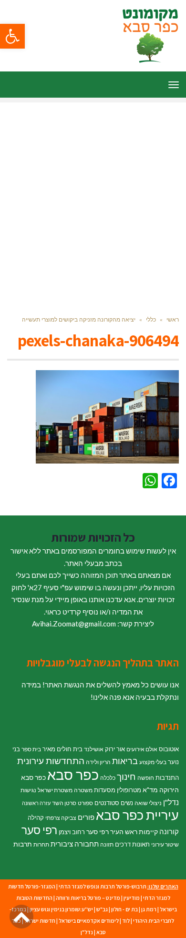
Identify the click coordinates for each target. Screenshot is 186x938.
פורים (86, 817)
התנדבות (167, 777)
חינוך (126, 776)
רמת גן (148, 909)
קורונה (169, 831)
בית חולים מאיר (62, 749)
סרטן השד (64, 803)
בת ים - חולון (124, 909)
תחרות (41, 844)
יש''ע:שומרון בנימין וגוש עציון (61, 909)
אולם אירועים (141, 749)
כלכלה (107, 777)
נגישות (28, 790)
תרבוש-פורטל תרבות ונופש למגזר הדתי (102, 886)
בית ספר (31, 749)
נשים (127, 803)
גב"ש (102, 909)
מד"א (150, 790)
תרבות (22, 844)
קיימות (148, 831)
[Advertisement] (93, 195)
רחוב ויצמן (72, 832)
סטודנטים (106, 803)
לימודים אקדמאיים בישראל (89, 920)
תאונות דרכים (132, 844)
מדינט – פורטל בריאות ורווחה (88, 897)
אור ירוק (115, 749)
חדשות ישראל (39, 920)
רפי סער (39, 830)
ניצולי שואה (148, 803)
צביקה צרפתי (60, 817)
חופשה (145, 777)
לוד (126, 920)
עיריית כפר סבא (137, 815)
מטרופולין (129, 790)
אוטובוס (169, 749)
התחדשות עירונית (50, 761)
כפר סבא (73, 774)
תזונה (107, 844)
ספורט (85, 803)
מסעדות (104, 790)
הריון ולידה (98, 762)
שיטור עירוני (165, 844)
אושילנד (93, 749)
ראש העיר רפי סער (111, 831)
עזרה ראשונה (36, 803)
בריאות (125, 761)
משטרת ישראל (55, 790)
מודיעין (132, 897)
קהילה (36, 817)
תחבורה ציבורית (75, 843)
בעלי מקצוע (152, 762)
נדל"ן (171, 802)
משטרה (83, 790)
